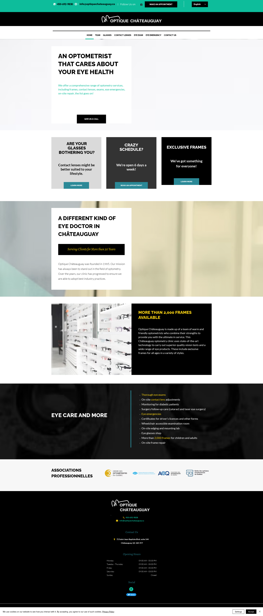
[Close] (259, 611)
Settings (238, 611)
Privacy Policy (108, 611)
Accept (251, 611)
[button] (107, 35)
